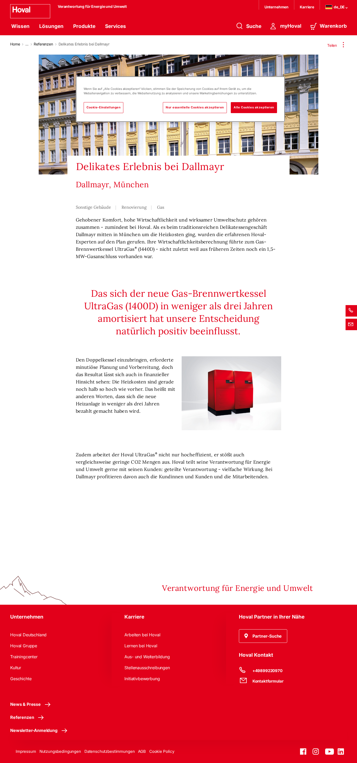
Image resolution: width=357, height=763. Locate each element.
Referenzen (43, 44)
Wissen (20, 26)
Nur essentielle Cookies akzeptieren (195, 107)
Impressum (26, 751)
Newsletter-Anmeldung (33, 730)
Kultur (15, 667)
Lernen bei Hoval (140, 645)
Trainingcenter (24, 656)
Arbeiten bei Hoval (142, 634)
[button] (263, 636)
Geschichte (20, 678)
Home (15, 44)
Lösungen (51, 26)
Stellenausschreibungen (147, 667)
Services (115, 26)
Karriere (307, 7)
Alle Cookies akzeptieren (254, 107)
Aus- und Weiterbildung (147, 656)
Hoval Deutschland (28, 634)
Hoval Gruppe (23, 645)
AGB (142, 751)
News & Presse (25, 704)
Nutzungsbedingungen (60, 751)
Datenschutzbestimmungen (109, 751)
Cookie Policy (161, 751)
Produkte (84, 26)
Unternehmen (276, 7)
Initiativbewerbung (142, 678)
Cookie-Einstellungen (103, 107)
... (26, 44)
